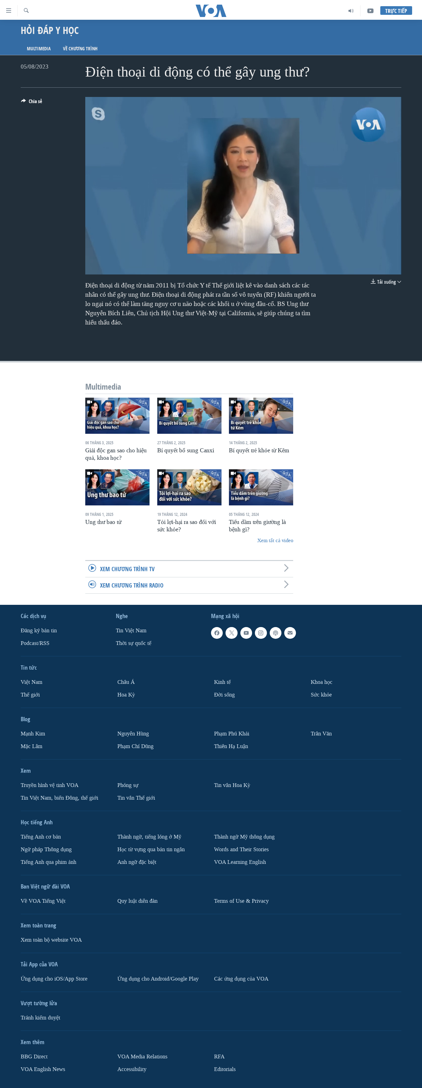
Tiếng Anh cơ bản (41, 836)
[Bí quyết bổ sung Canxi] (189, 416)
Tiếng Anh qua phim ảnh (48, 861)
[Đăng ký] (290, 633)
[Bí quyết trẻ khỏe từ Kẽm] (261, 416)
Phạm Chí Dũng (135, 746)
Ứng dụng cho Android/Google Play (158, 978)
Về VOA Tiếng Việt (43, 900)
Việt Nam (31, 682)
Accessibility (131, 1069)
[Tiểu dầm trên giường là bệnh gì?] (261, 487)
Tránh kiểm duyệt (40, 1017)
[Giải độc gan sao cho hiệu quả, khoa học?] (117, 416)
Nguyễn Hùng (133, 733)
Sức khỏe (321, 694)
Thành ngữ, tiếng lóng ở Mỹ (149, 836)
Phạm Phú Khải (231, 733)
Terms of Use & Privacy (241, 900)
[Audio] (351, 10)
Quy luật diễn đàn (137, 900)
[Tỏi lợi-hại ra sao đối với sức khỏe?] (189, 487)
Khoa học (321, 682)
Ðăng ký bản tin (39, 630)
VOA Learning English (240, 861)
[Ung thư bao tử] (117, 487)
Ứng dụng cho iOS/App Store (54, 978)
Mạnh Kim (33, 733)
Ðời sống (224, 694)
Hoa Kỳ (126, 694)
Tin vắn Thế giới (136, 797)
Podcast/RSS (35, 643)
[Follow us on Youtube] (246, 633)
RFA (219, 1056)
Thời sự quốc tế (133, 643)
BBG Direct (34, 1056)
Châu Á (126, 682)
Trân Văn (321, 733)
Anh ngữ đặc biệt (136, 861)
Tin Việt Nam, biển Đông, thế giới (59, 797)
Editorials (225, 1069)
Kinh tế (222, 682)
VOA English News (43, 1069)
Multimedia (39, 48)
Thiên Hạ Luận (231, 746)
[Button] (31, 103)
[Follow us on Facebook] (217, 633)
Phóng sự (127, 785)
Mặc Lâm (31, 746)
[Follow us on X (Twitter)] (231, 633)
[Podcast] (275, 633)
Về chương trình (80, 48)
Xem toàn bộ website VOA (51, 939)
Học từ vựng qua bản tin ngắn (151, 849)
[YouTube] (370, 10)
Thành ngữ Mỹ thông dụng (244, 836)
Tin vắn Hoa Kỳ (232, 785)
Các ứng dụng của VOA (241, 978)
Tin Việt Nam (131, 630)
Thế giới (30, 694)
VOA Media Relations (142, 1056)
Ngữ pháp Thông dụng (46, 849)
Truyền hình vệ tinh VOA (49, 785)
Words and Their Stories (241, 849)
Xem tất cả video (275, 540)
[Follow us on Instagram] (261, 633)
